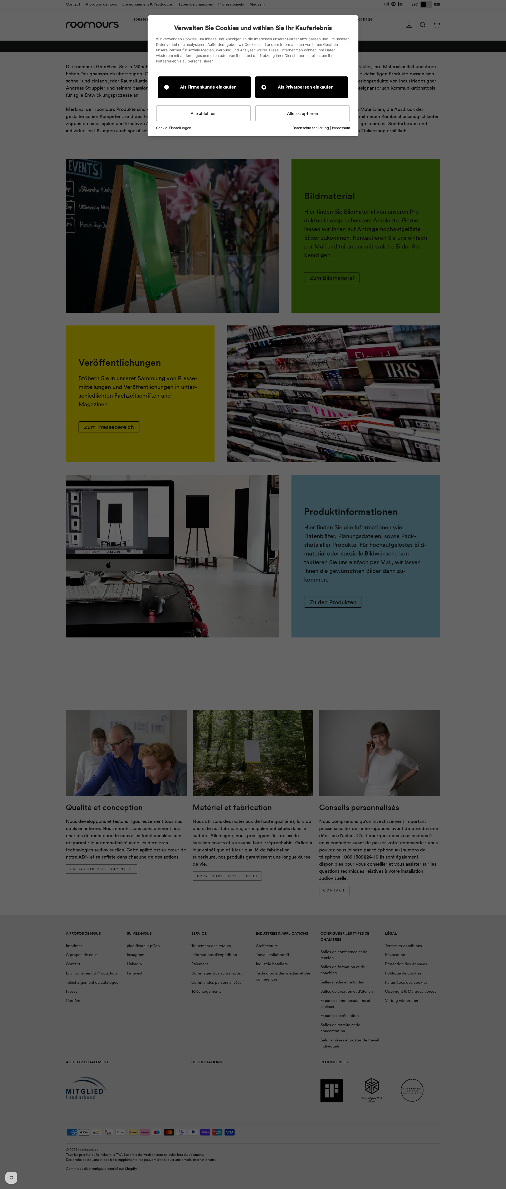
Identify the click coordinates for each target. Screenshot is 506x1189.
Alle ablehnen (204, 113)
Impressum (341, 128)
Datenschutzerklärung (311, 128)
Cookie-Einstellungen (173, 128)
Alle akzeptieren (302, 113)
